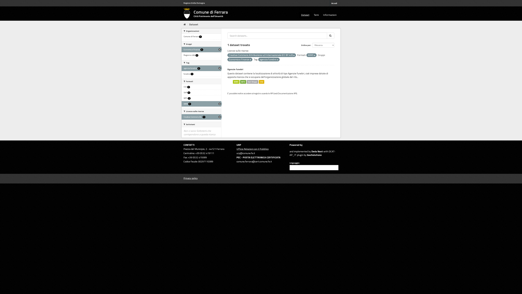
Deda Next (317, 151)
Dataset (305, 15)
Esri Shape (252, 81)
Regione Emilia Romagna (194, 2)
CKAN (294, 148)
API (271, 93)
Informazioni (329, 15)
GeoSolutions (314, 155)
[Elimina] (294, 55)
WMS (236, 81)
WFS (243, 81)
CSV (261, 81)
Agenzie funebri (235, 69)
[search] (330, 36)
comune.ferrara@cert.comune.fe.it (254, 161)
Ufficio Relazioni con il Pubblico (253, 149)
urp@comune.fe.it (246, 153)
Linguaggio (294, 163)
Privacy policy (191, 178)
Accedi (334, 3)
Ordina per (305, 45)
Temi (316, 15)
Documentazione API (287, 93)
